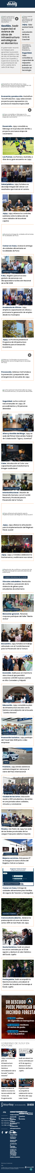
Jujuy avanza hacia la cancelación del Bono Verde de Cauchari (27, 32)
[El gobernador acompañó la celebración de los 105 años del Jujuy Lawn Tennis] (26, 1083)
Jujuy (5, 1054)
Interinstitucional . (11, 492)
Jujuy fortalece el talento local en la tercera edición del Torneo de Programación (8, 1093)
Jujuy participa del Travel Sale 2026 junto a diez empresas (16, 740)
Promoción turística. (10, 737)
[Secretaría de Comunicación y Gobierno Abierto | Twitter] (6, 1132)
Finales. (4, 829)
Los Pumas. (8, 157)
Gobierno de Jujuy (10, 854)
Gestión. (6, 26)
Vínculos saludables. (12, 581)
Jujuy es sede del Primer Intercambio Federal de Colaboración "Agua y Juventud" (17, 436)
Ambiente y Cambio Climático (13, 1145)
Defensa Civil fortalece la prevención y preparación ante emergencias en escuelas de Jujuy (16, 374)
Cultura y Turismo (9, 733)
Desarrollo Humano (10, 271)
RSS (2, 1165)
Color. (4, 463)
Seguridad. (27, 53)
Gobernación (9, 701)
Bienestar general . (11, 614)
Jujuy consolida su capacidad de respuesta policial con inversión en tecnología (28, 62)
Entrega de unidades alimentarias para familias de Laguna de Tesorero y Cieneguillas (18, 890)
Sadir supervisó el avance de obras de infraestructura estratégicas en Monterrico (10, 34)
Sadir (22, 1054)
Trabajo (12, 1121)
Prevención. (6, 372)
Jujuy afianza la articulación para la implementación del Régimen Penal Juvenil (18, 527)
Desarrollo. (7, 126)
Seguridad (13, 1135)
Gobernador (25, 1085)
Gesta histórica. (10, 947)
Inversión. (7, 673)
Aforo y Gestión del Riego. (14, 433)
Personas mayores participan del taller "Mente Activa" (18, 616)
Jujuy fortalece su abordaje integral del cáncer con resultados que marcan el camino (15, 186)
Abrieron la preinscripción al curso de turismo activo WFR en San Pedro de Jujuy (16, 920)
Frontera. (7, 767)
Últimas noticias (30, 1113)
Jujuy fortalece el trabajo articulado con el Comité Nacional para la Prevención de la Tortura (16, 646)
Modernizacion (15, 1157)
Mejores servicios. (11, 858)
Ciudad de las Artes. (12, 796)
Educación (8, 792)
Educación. (8, 705)
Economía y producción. (12, 96)
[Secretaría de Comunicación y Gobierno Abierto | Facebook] (2, 1132)
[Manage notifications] (31, 1169)
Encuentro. (6, 644)
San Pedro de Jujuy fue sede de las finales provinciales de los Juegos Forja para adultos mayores (16, 831)
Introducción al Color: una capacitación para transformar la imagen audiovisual (15, 466)
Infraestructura (15, 1128)
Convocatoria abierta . (11, 918)
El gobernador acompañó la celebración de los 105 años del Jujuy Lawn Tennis (25, 1093)
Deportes (6, 824)
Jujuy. (25, 24)
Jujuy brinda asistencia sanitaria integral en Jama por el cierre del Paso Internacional (16, 769)
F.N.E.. (3, 275)
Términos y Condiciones (6, 1163)
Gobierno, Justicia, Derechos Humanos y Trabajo (13, 1152)
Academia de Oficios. (12, 307)
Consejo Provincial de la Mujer (15, 577)
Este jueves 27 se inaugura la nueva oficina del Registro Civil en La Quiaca (16, 860)
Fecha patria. (9, 979)
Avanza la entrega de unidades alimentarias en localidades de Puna (17, 248)
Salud (5, 180)
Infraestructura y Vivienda (14, 429)
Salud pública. (7, 184)
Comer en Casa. (10, 246)
